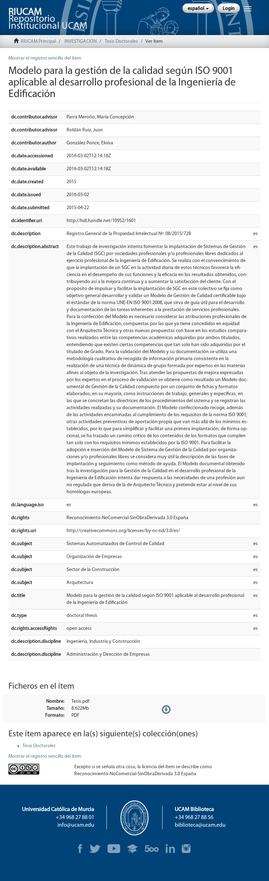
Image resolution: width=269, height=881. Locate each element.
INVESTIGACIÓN (80, 41)
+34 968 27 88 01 (75, 817)
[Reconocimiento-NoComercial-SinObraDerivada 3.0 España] (36, 769)
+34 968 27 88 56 (194, 817)
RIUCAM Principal (38, 41)
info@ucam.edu (75, 825)
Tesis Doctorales (121, 41)
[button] (198, 8)
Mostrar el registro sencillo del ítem (44, 58)
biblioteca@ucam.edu (200, 825)
